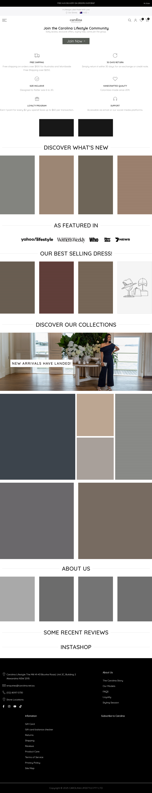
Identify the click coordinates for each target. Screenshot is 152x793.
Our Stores (72, 12)
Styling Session (111, 702)
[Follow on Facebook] (3, 706)
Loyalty (107, 697)
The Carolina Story (113, 680)
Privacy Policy (32, 762)
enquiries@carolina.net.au (21, 685)
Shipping (29, 740)
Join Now (74, 41)
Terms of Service (34, 757)
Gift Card (30, 723)
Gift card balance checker (39, 729)
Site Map (29, 768)
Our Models (109, 685)
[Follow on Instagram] (9, 706)
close (6, 3)
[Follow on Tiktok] (20, 706)
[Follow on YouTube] (15, 706)
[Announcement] (76, 3)
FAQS (106, 691)
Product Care (32, 751)
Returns (29, 734)
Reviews (29, 745)
